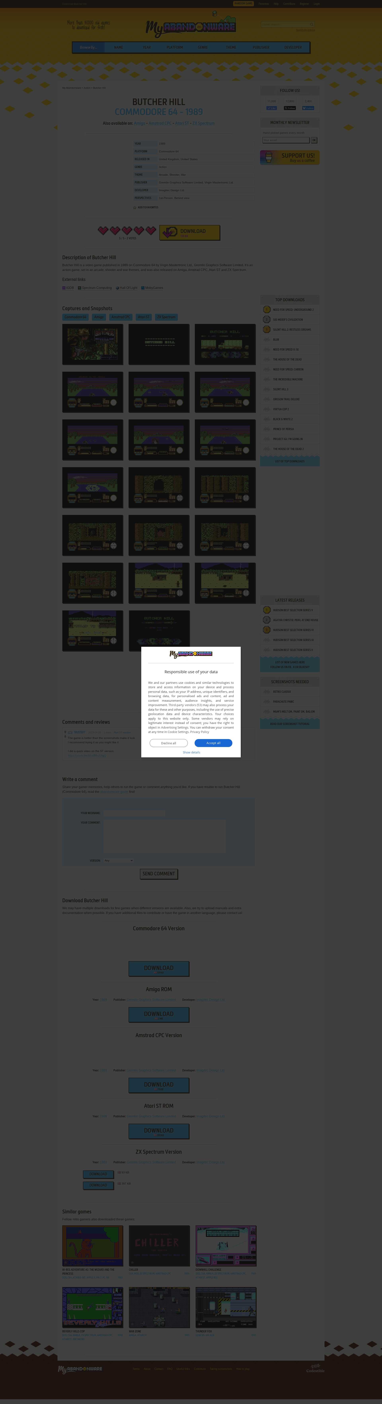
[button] (191, 752)
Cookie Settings (178, 732)
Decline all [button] (168, 743)
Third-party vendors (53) (185, 705)
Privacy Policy (199, 732)
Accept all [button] (213, 743)
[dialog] (191, 702)
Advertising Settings (174, 727)
